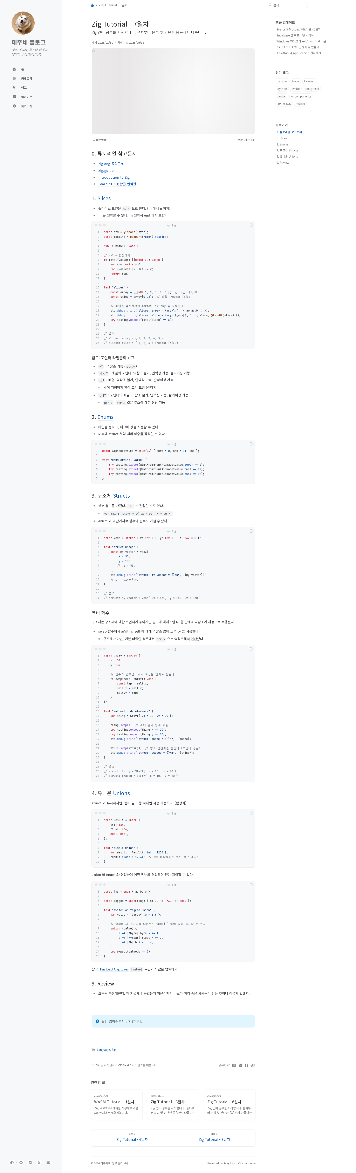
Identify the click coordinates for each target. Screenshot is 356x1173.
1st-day (283, 81)
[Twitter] (240, 1065)
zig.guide (106, 170)
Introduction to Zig (114, 177)
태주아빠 (101, 140)
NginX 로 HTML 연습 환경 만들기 (297, 47)
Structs (121, 495)
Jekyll (227, 1163)
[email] (48, 1163)
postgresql (312, 89)
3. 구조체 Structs (287, 150)
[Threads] (234, 1065)
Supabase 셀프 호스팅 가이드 (295, 35)
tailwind (309, 81)
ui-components (301, 96)
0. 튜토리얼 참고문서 (289, 132)
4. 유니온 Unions (287, 156)
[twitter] (39, 1163)
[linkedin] (30, 1163)
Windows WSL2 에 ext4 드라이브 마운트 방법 (305, 41)
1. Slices (281, 138)
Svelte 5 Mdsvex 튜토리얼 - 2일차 (298, 29)
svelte (296, 89)
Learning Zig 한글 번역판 (117, 183)
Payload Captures (114, 969)
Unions (121, 793)
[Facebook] (246, 1065)
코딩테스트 (284, 104)
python (282, 89)
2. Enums (282, 144)
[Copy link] (253, 1065)
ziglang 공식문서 (111, 163)
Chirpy (242, 1163)
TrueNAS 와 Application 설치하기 (298, 53)
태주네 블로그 (29, 42)
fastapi (300, 104)
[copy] (251, 225)
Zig (114, 1050)
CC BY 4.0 (125, 1065)
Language (103, 1050)
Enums (105, 416)
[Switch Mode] (12, 1163)
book (295, 81)
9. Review (282, 163)
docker (282, 96)
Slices (104, 198)
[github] (21, 1163)
